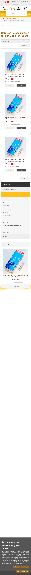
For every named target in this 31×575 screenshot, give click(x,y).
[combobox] (15, 41)
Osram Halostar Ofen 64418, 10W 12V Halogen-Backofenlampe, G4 (15, 118)
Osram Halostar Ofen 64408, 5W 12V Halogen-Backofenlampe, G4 (14, 75)
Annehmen (25, 567)
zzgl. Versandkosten (15, 81)
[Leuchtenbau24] (15, 8)
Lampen (7, 184)
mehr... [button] (10, 85)
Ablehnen (17, 567)
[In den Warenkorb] (21, 85)
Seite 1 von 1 (25, 45)
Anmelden (15, 5)
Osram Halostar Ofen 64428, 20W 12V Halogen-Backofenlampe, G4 (15, 160)
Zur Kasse (15, 1)
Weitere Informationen (22, 571)
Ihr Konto (23, 1)
